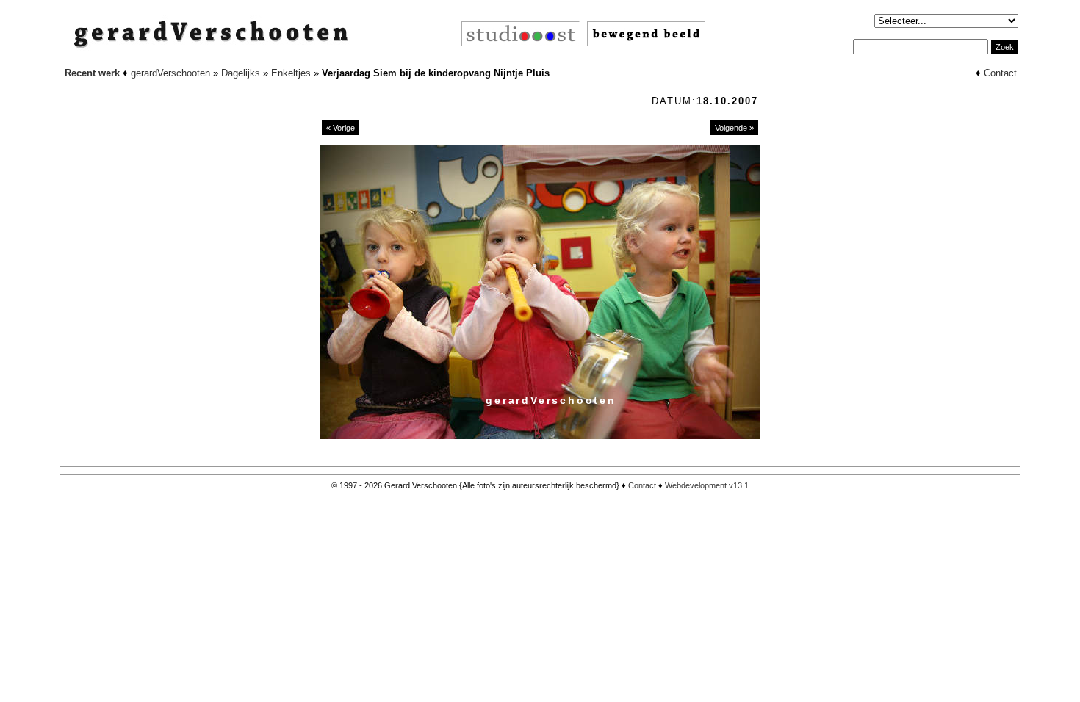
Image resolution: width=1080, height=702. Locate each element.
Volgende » (734, 127)
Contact (1000, 73)
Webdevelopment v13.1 (707, 485)
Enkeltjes (291, 73)
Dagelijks (240, 73)
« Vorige (340, 127)
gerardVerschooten (170, 73)
